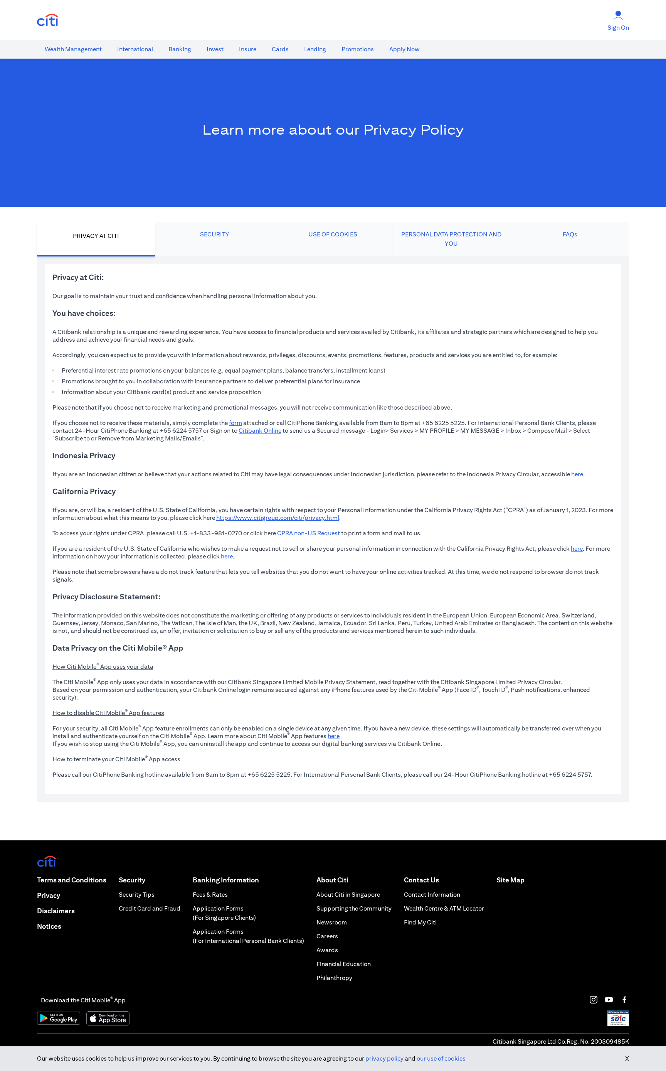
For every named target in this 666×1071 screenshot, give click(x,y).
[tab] (73, 49)
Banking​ (179, 49)
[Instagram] (593, 999)
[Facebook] (624, 999)
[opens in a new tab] (48, 20)
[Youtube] (609, 999)
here (577, 474)
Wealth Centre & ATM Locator (444, 908)
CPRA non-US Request (308, 533)
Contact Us (421, 880)
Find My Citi (420, 922)
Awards (327, 950)
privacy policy (384, 1058)
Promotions (357, 49)
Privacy (48, 895)
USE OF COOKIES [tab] (332, 234)
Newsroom (331, 922)
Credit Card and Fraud (149, 908)
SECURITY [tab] (214, 234)
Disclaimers (56, 911)
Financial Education (343, 964)
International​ (135, 49)
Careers (327, 936)
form (235, 423)
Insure (247, 49)
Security (132, 880)
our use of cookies (441, 1058)
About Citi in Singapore (348, 894)
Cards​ (280, 49)
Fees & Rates (210, 894)
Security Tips (137, 894)
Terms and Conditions (71, 880)
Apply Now (404, 49)
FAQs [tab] (570, 234)
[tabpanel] (333, 529)
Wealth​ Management (73, 49)
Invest (215, 49)
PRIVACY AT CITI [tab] (96, 235)
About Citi (332, 880)
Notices (49, 926)
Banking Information (226, 880)
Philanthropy (334, 978)
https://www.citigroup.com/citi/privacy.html (277, 517)
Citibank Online (260, 430)
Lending (315, 49)
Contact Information (432, 894)
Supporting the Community (354, 908)
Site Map (510, 880)
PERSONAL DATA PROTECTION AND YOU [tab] (451, 239)
